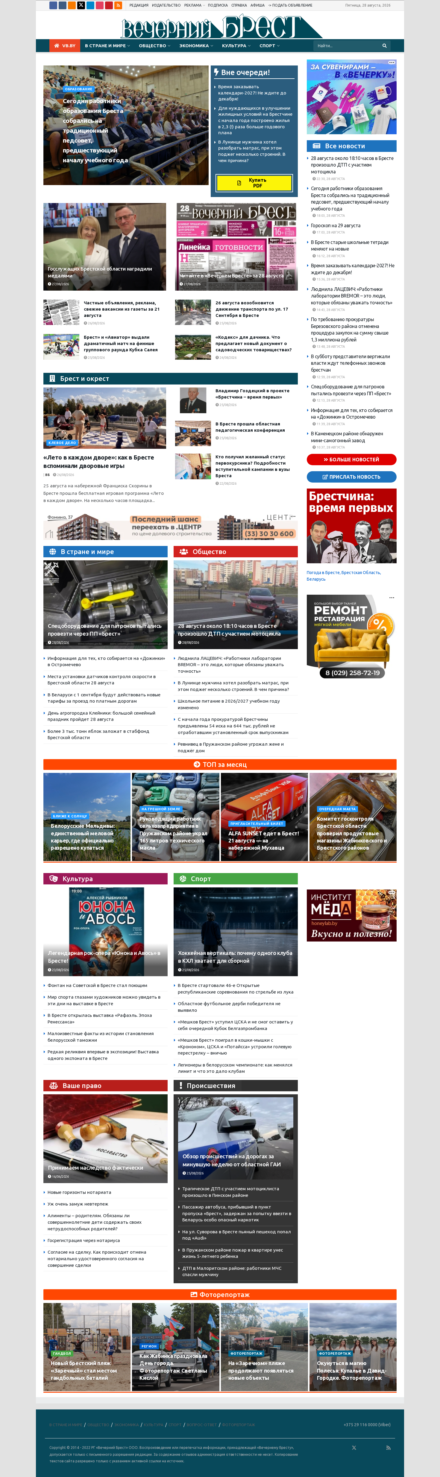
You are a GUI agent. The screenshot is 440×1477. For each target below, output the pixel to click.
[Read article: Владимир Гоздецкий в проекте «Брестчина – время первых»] (193, 400)
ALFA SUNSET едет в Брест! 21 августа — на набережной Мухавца (263, 840)
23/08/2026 (60, 970)
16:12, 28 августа (330, 256)
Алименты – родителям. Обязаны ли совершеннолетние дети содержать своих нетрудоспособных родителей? (95, 1222)
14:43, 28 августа (330, 310)
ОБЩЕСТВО (152, 45)
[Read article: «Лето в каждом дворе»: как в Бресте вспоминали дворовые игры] (104, 418)
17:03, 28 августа (330, 232)
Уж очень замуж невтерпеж (78, 1203)
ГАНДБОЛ (62, 1353)
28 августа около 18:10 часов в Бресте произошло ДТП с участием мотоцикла (352, 164)
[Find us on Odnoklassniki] (72, 5)
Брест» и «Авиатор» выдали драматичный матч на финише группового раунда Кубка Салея (121, 343)
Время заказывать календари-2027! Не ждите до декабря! (252, 92)
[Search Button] (385, 45)
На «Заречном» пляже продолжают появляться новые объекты (261, 1370)
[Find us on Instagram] (100, 5)
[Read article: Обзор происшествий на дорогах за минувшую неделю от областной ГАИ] (235, 1138)
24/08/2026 (227, 357)
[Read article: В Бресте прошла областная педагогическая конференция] (193, 433)
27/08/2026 (60, 284)
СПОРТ (267, 45)
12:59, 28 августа (330, 377)
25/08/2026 (227, 323)
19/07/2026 (151, 1389)
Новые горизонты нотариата (79, 1192)
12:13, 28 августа (330, 400)
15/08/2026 (151, 859)
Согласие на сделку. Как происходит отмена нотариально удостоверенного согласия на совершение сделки (97, 1258)
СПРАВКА (239, 5)
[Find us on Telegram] (90, 5)
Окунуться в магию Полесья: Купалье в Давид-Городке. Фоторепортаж (352, 1370)
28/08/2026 (114, 171)
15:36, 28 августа (330, 279)
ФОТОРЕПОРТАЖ (246, 1353)
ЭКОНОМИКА (194, 45)
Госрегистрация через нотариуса (84, 1240)
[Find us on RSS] (118, 5)
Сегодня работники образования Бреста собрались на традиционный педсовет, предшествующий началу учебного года (95, 130)
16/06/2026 (60, 1176)
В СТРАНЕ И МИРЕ (105, 45)
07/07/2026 (329, 1389)
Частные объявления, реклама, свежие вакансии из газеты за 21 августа (122, 309)
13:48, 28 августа (330, 346)
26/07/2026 (63, 1389)
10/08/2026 (63, 859)
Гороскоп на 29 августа (336, 225)
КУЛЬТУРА (234, 45)
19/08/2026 (329, 859)
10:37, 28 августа (330, 447)
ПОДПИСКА (218, 5)
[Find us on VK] (62, 5)
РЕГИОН (149, 1346)
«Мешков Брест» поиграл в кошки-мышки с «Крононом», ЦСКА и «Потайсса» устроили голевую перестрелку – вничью (235, 1046)
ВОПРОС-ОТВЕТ (202, 1425)
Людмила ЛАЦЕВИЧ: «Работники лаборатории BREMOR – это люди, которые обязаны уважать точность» (231, 665)
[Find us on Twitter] (81, 5)
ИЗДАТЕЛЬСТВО (166, 5)
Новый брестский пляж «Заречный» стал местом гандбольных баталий (84, 1370)
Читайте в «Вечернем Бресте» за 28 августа (232, 275)
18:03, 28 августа (330, 215)
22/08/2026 (227, 483)
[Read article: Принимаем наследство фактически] (105, 1138)
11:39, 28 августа (330, 424)
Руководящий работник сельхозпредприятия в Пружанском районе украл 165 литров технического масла (173, 833)
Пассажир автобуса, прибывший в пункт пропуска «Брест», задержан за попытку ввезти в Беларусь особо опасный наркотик (236, 1213)
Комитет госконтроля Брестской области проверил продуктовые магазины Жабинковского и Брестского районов (352, 833)
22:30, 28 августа (330, 179)
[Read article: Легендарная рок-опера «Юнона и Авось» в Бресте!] (105, 931)
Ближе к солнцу (70, 816)
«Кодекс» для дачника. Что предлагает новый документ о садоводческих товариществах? (254, 343)
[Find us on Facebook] (53, 5)
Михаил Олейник (82, 171)
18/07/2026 (240, 1389)
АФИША (258, 5)
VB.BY (68, 45)
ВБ (47, 475)
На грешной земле (161, 809)
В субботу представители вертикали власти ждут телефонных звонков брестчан (350, 363)
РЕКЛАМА (192, 5)
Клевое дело (62, 443)
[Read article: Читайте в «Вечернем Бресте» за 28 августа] (236, 247)
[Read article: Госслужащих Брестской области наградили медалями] (104, 247)
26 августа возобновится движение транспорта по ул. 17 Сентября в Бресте (252, 309)
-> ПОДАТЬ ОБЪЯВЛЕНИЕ (290, 5)
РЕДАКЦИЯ (139, 5)
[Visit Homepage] (220, 25)
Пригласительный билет (257, 824)
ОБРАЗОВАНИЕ (78, 89)
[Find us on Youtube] (109, 5)
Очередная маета (337, 809)
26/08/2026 (96, 323)
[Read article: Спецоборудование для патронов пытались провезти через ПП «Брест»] (105, 604)
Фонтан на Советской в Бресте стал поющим (97, 985)
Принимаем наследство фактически (95, 1168)
